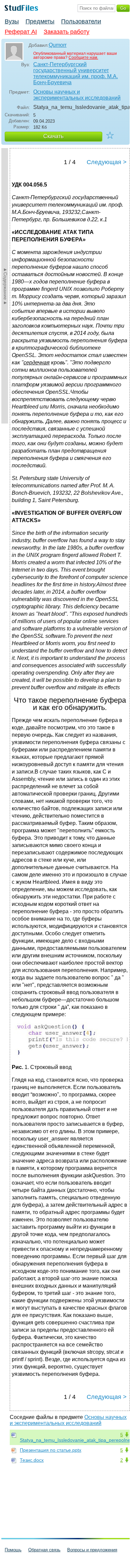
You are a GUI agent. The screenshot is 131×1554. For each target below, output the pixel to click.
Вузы (12, 21)
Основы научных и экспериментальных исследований (77, 95)
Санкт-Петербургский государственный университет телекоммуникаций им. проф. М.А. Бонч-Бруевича (75, 73)
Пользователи (81, 21)
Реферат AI (21, 31)
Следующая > (107, 162)
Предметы (40, 21)
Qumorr (58, 45)
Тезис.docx (32, 1460)
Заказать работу (66, 31)
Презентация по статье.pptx (50, 1450)
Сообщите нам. (83, 57)
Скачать (53, 136)
